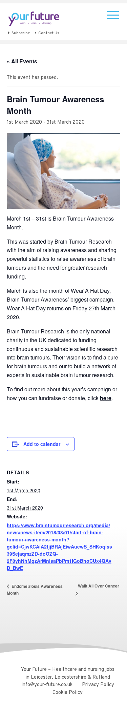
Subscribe (21, 33)
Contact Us (48, 33)
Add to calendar (41, 443)
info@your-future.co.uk (46, 685)
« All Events (22, 61)
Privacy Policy (98, 685)
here (105, 398)
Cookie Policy (67, 692)
